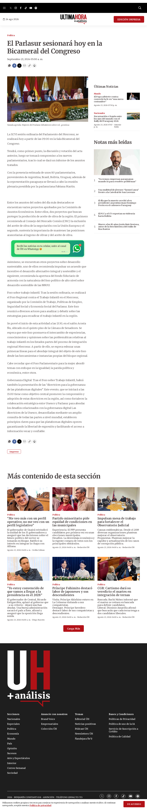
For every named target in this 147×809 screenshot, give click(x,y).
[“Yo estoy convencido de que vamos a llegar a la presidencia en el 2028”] (28, 569)
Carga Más (73, 628)
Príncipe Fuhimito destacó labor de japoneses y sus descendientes (72, 591)
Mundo (97, 94)
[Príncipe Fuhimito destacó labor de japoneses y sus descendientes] (73, 569)
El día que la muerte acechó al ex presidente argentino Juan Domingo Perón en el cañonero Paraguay (117, 203)
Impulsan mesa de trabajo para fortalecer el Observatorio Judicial (116, 522)
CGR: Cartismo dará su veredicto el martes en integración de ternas (114, 591)
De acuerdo (134, 804)
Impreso (14, 451)
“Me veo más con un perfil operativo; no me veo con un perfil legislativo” (28, 522)
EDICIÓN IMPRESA (128, 19)
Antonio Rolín (117, 126)
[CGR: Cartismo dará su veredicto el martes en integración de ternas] (118, 569)
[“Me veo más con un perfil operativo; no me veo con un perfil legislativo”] (28, 499)
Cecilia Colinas (38, 550)
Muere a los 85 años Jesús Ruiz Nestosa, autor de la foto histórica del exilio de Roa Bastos (118, 226)
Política (11, 35)
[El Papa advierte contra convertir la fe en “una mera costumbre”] (133, 96)
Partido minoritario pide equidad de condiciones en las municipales (72, 522)
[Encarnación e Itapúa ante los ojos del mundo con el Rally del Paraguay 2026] (133, 115)
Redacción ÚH (83, 547)
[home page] (73, 19)
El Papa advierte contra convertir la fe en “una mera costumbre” (108, 99)
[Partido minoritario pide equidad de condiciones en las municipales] (73, 499)
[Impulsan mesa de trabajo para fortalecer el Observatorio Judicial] (118, 499)
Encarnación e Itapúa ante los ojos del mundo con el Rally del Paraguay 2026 (108, 118)
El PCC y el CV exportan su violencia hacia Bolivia (116, 214)
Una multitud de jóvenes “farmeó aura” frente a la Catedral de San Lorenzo (118, 191)
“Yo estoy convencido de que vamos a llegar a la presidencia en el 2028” (25, 591)
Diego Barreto (38, 620)
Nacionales (99, 113)
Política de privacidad (40, 805)
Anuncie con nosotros (54, 714)
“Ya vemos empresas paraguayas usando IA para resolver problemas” (117, 180)
